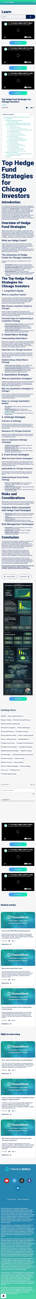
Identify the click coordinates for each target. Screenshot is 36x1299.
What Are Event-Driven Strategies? (17, 148)
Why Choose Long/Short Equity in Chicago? (18, 128)
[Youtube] (6, 1180)
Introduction (9, 118)
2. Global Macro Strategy (13, 131)
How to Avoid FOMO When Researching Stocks (16, 931)
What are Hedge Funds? (13, 121)
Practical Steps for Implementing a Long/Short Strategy (21, 130)
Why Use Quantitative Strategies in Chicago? (19, 139)
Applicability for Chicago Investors (17, 149)
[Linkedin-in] (18, 1188)
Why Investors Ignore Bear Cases (12, 968)
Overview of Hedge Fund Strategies (14, 120)
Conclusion (8, 156)
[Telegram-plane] (14, 1180)
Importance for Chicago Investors (17, 134)
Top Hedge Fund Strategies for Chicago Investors (16, 117)
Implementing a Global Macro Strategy (17, 135)
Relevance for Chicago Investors (16, 144)
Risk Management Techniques (14, 155)
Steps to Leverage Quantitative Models (17, 140)
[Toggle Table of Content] (30, 114)
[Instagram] (21, 1180)
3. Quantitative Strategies (13, 136)
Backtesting (8, 413)
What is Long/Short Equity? (15, 127)
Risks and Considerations (12, 152)
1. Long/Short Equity (12, 126)
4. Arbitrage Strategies (13, 141)
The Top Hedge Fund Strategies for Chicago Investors (18, 124)
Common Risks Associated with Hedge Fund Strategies (19, 153)
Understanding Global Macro (16, 132)
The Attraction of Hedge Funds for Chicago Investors (19, 123)
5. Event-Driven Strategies (13, 147)
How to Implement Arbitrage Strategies (17, 145)
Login (33, 784)
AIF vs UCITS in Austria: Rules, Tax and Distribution (17, 1060)
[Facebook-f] (29, 1180)
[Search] (30, 17)
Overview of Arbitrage (14, 143)
